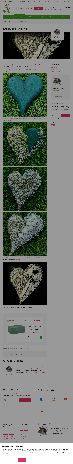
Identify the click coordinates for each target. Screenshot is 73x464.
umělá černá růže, (24, 258)
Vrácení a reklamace (8, 436)
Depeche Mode (29, 64)
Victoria (53, 125)
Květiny (22, 428)
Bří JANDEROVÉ (39, 367)
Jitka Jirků (31, 66)
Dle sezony (23, 436)
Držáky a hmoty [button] (20, 16)
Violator (18, 259)
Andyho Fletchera (13, 66)
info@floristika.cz (59, 96)
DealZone (64, 16)
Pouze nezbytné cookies (9, 460)
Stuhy (21, 432)
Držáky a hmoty (24, 430)
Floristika (22, 434)
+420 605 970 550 (51, 8)
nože (4, 71)
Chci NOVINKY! (65, 115)
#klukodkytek (22, 367)
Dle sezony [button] (52, 16)
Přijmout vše (22, 460)
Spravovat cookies (66, 456)
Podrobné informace (7, 453)
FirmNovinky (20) (55, 67)
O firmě (10, 1)
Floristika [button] (41, 16)
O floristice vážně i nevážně (31, 372)
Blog (15, 1)
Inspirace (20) (54, 69)
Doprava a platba (31, 1)
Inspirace (14, 21)
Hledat (39, 8)
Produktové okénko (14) (56, 71)
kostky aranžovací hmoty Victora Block (21, 69)
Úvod (4, 1)
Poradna (40, 1)
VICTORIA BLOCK (35, 320)
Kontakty (46, 1)
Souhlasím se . (61, 118)
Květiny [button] (8, 16)
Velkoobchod (21, 1)
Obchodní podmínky (8, 434)
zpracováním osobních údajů (63, 118)
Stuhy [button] (30, 16)
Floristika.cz (42, 372)
